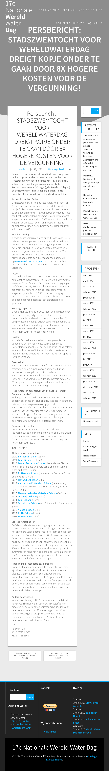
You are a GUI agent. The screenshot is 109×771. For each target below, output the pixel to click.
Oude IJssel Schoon (28, 503)
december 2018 (90, 387)
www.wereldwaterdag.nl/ (28, 261)
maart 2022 (88, 303)
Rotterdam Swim (21, 724)
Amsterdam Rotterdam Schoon (35, 483)
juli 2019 (87, 359)
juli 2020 (87, 336)
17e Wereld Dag (18, 16)
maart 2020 (88, 342)
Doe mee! (63, 23)
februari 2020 (89, 348)
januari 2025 (89, 297)
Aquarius (94, 23)
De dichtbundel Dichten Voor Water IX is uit (90, 214)
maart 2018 (88, 392)
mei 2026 (87, 275)
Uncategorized (56, 169)
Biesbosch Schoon (27, 456)
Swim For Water (20, 721)
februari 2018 (89, 398)
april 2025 (88, 280)
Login (86, 441)
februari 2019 (89, 375)
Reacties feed (90, 455)
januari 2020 (89, 353)
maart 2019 (88, 370)
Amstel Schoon (26, 509)
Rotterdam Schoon (28, 473)
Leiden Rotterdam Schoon (32, 463)
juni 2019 (87, 364)
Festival (69, 10)
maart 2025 (88, 286)
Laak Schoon (25, 499)
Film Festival (84, 732)
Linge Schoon (25, 460)
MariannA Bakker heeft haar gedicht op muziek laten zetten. (91, 182)
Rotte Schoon (25, 513)
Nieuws (79, 23)
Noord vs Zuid (48, 10)
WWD (22, 169)
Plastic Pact (49, 731)
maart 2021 (88, 331)
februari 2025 (89, 292)
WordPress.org (90, 461)
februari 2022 (89, 308)
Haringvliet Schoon (28, 479)
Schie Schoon (25, 516)
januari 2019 (89, 381)
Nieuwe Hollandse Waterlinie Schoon (37, 493)
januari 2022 (89, 314)
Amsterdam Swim (21, 727)
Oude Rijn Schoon (27, 496)
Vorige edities (90, 10)
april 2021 (88, 325)
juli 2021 (87, 320)
